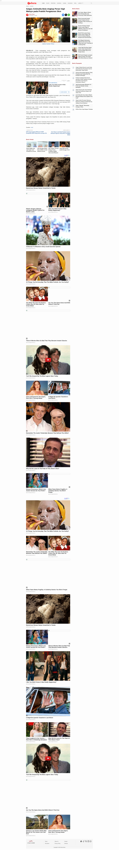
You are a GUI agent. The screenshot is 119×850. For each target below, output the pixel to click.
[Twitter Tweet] (66, 15)
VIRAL (75, 3)
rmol (32, 127)
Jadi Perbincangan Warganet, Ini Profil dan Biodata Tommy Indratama (83, 86)
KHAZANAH (70, 3)
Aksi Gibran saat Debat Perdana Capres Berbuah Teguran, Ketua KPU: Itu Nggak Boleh (60, 133)
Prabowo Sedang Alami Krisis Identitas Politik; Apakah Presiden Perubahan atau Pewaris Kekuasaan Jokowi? (84, 80)
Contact (65, 841)
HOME (43, 3)
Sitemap (66, 843)
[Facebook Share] (63, 15)
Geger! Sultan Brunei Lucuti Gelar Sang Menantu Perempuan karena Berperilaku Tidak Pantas (84, 69)
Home (46, 841)
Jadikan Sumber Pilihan (48, 44)
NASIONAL (59, 3)
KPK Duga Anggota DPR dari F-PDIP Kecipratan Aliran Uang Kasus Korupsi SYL (36, 132)
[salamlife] (81, 841)
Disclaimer (47, 843)
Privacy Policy (57, 843)
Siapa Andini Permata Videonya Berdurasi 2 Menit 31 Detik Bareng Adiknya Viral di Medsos (84, 102)
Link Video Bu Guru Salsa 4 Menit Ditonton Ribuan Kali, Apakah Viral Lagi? (84, 96)
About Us (56, 841)
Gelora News (62, 847)
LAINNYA (80, 3)
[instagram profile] (88, 841)
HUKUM (31, 6)
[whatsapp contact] (91, 841)
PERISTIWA (53, 3)
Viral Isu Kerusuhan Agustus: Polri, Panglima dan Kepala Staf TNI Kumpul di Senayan (84, 74)
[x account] (86, 841)
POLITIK (47, 3)
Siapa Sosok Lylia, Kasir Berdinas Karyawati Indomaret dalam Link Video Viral (84, 91)
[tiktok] (83, 841)
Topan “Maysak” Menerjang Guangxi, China (82, 106)
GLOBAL (64, 3)
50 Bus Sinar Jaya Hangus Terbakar (84, 109)
